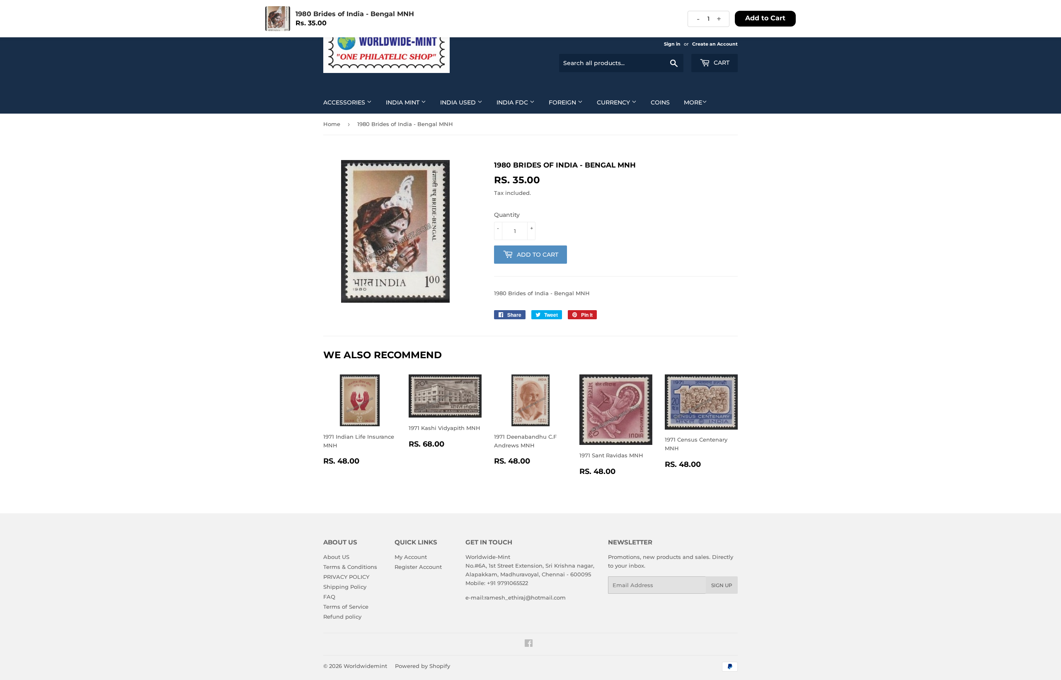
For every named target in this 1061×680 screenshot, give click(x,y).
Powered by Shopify (422, 666)
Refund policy (342, 616)
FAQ (329, 596)
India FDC (513, 102)
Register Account (418, 566)
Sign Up (721, 585)
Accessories (345, 102)
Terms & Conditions (350, 566)
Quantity (507, 215)
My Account (411, 557)
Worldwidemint (365, 666)
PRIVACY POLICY (346, 576)
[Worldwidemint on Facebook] (528, 644)
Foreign (563, 102)
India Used (458, 102)
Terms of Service (345, 606)
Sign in (672, 44)
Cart (720, 62)
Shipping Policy (344, 586)
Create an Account (715, 44)
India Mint (403, 102)
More (693, 102)
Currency (614, 102)
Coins (660, 102)
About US (336, 557)
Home (331, 124)
